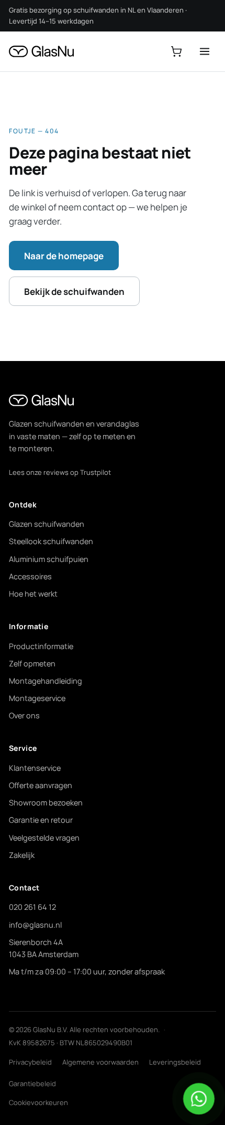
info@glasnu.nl (35, 925)
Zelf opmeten (32, 663)
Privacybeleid (30, 1062)
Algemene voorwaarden (100, 1062)
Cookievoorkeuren (38, 1102)
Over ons (24, 715)
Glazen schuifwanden (46, 524)
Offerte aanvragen (40, 785)
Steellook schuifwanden (51, 541)
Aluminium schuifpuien (48, 559)
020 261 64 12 (32, 907)
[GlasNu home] (41, 51)
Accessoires (30, 576)
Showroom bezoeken (46, 803)
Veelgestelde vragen (44, 838)
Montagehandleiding (45, 681)
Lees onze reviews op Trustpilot (60, 472)
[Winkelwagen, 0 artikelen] (176, 51)
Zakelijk (22, 855)
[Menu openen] (204, 51)
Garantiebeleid (32, 1083)
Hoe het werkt (33, 594)
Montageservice (37, 698)
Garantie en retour (41, 820)
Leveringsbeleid (175, 1062)
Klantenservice (35, 768)
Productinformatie (41, 646)
